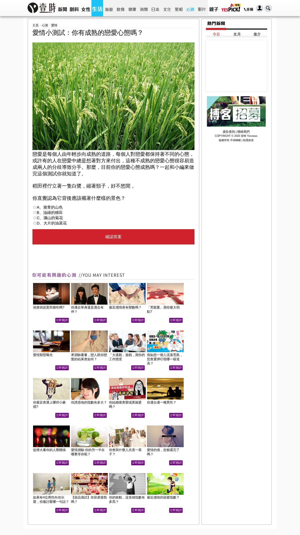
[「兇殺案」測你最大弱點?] (165, 284)
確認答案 (113, 236)
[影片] (202, 8)
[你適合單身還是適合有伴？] (89, 284)
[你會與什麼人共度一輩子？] (127, 426)
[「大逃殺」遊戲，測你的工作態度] (127, 331)
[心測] (190, 8)
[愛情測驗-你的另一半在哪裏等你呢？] (89, 426)
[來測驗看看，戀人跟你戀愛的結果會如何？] (89, 331)
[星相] (178, 8)
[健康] (132, 8)
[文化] (167, 8)
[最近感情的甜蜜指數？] (165, 474)
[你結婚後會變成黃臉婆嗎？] (127, 379)
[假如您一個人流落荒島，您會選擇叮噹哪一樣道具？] (165, 331)
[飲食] (120, 8)
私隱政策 (248, 140)
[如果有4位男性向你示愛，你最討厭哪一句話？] (51, 474)
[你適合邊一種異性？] (165, 379)
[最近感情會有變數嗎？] (127, 284)
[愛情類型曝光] (51, 331)
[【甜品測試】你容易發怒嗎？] (89, 474)
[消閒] (144, 8)
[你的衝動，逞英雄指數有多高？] (127, 474)
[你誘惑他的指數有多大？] (89, 379)
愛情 (54, 25)
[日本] (155, 8)
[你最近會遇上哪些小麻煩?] (51, 379)
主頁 (35, 25)
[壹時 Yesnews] (42, 14)
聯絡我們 (243, 131)
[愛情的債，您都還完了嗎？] (165, 426)
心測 (45, 25)
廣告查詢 (229, 131)
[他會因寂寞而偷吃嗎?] (51, 284)
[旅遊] (109, 8)
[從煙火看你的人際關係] (51, 426)
